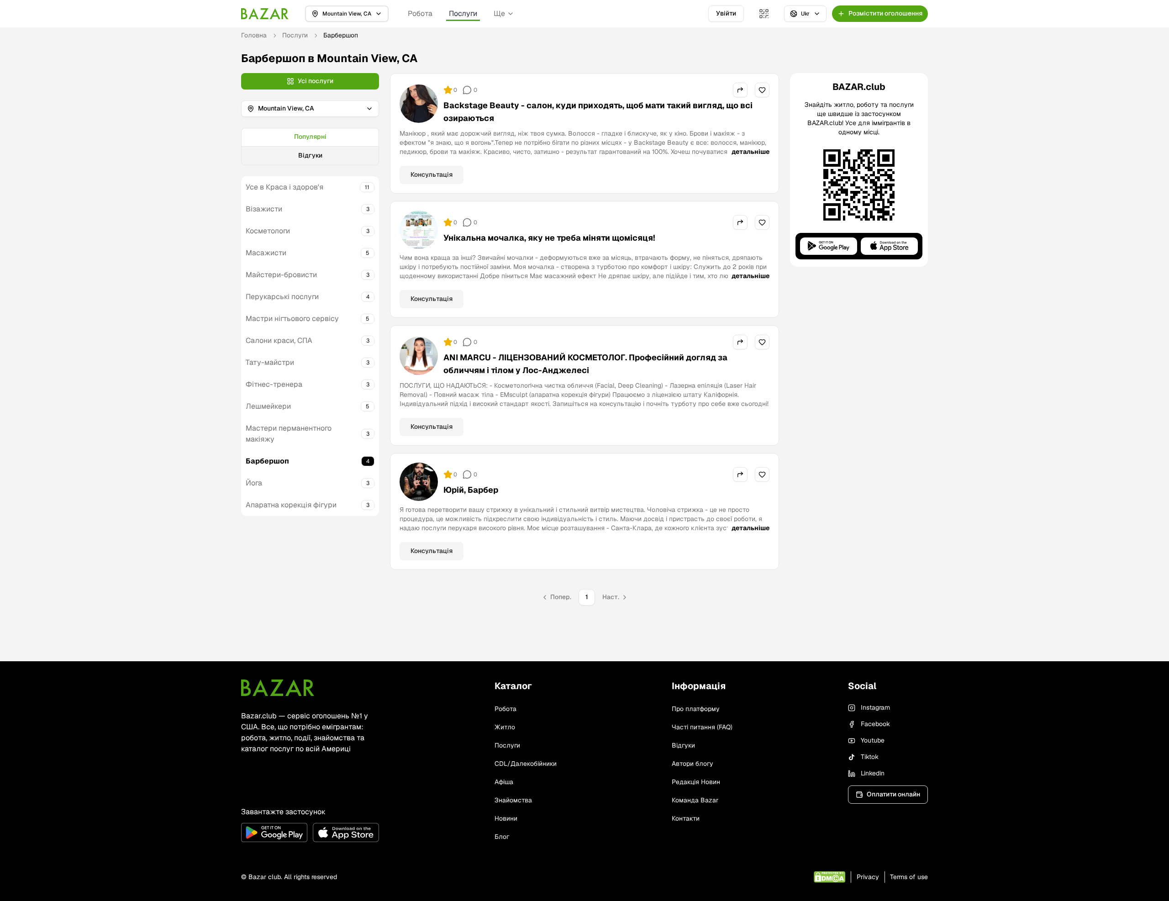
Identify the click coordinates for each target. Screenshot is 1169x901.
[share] (740, 90)
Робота (420, 13)
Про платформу (696, 709)
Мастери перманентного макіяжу (289, 433)
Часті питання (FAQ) (702, 727)
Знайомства (513, 800)
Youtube (873, 740)
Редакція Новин (696, 782)
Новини (506, 818)
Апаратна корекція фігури (291, 505)
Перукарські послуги (282, 296)
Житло (505, 727)
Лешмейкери (268, 406)
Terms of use (909, 877)
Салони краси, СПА (279, 340)
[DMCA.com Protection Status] (829, 877)
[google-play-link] (274, 832)
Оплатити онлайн (893, 794)
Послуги (463, 13)
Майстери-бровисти (281, 274)
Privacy (868, 877)
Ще (499, 13)
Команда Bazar (695, 800)
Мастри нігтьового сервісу (292, 318)
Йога (254, 483)
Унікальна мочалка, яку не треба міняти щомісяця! (549, 237)
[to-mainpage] (277, 688)
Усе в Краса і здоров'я (284, 187)
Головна (254, 35)
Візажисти (264, 209)
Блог (502, 837)
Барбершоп (267, 461)
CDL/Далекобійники (526, 763)
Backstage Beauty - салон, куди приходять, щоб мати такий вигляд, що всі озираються (598, 111)
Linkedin (873, 773)
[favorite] (762, 90)
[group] (310, 146)
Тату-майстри (270, 362)
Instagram (875, 707)
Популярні (310, 136)
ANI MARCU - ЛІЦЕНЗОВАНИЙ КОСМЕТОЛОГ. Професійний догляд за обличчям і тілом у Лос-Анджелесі (585, 363)
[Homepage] (265, 13)
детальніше (750, 152)
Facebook (875, 724)
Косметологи (268, 231)
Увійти (726, 13)
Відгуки (310, 155)
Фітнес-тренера (274, 384)
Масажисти (266, 253)
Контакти (686, 818)
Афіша (504, 782)
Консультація (432, 174)
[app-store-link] (346, 832)
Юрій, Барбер (470, 490)
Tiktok (870, 757)
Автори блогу (692, 763)
